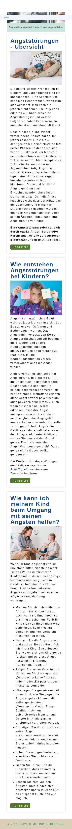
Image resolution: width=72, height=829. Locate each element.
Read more (20, 247)
